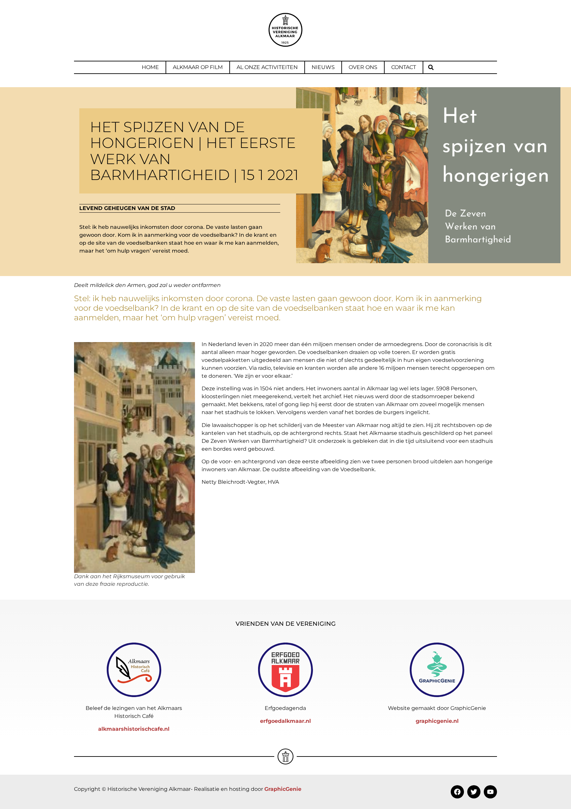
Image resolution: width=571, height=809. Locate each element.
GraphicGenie (282, 789)
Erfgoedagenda (285, 708)
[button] (431, 67)
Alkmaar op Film (198, 67)
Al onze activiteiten (267, 67)
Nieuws (323, 67)
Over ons (363, 67)
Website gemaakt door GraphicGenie (437, 708)
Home (150, 67)
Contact (403, 67)
